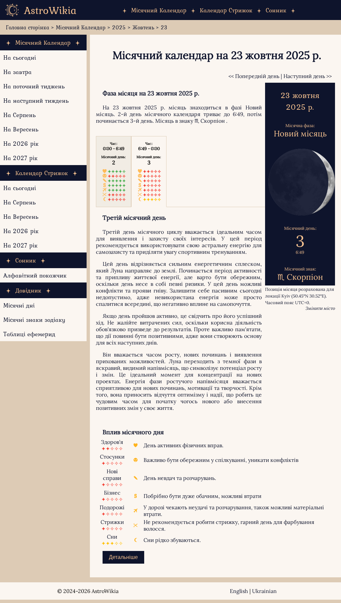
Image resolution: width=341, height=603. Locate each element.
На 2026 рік (21, 143)
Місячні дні (19, 305)
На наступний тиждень (36, 100)
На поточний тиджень (34, 86)
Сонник (276, 10)
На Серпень (19, 114)
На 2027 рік (20, 157)
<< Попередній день (253, 76)
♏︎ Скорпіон (209, 120)
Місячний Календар (158, 10)
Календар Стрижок (226, 10)
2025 (119, 27)
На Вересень (20, 129)
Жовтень (143, 27)
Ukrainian (264, 591)
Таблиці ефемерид (29, 334)
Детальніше (123, 557)
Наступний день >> (307, 76)
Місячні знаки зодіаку (34, 319)
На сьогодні (19, 57)
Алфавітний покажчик (35, 275)
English (239, 591)
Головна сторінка (27, 27)
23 (164, 27)
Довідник (28, 290)
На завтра (17, 71)
